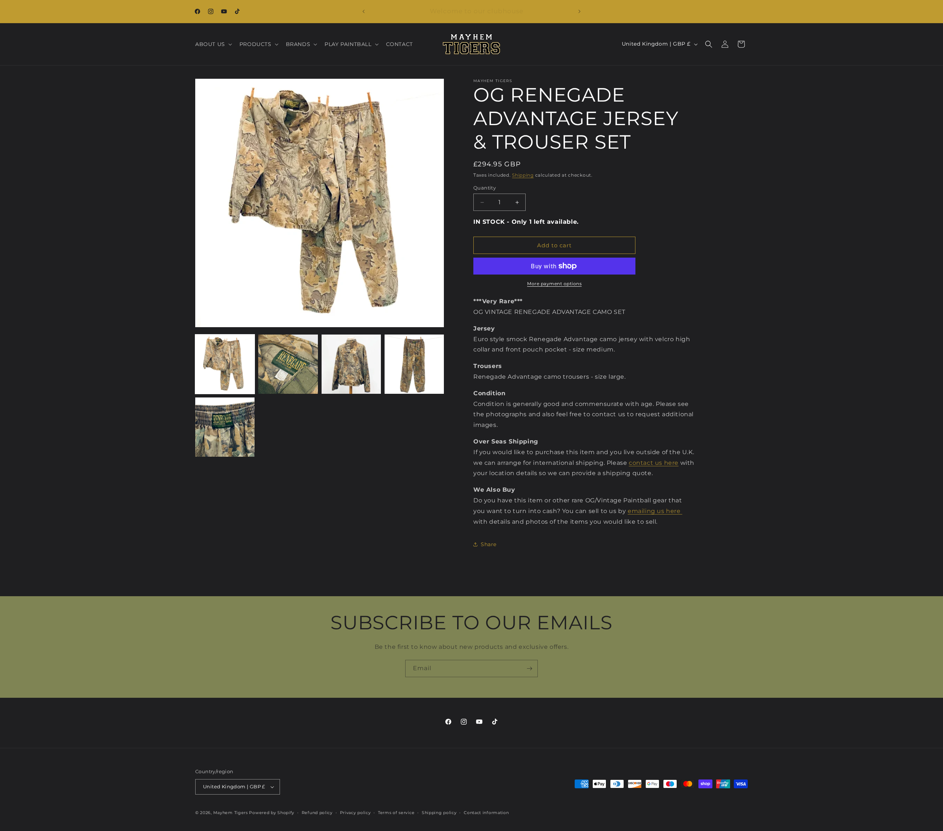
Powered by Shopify (271, 812)
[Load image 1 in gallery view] (225, 364)
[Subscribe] (529, 668)
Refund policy (317, 812)
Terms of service (396, 812)
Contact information (486, 812)
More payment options (554, 283)
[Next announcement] (579, 11)
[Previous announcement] (363, 11)
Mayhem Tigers (230, 812)
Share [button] (489, 544)
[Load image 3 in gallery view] (351, 364)
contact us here (654, 462)
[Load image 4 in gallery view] (414, 364)
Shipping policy (439, 812)
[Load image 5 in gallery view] (225, 427)
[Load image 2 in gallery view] (288, 364)
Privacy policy (355, 812)
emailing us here (655, 511)
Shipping (523, 175)
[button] (213, 44)
